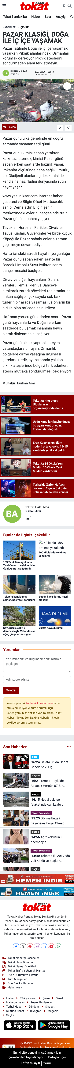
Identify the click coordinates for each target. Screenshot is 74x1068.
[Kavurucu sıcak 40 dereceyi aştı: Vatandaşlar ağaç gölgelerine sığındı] (19, 615)
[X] (23, 946)
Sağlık (35, 831)
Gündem (33, 1006)
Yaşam (36, 775)
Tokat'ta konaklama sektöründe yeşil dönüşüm (19, 598)
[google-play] (54, 1026)
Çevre (24, 27)
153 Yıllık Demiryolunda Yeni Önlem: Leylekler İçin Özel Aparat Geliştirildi (19, 565)
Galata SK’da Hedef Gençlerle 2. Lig (49, 764)
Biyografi (35, 1011)
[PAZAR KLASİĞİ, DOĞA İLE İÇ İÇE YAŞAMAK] (37, 100)
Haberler (9, 27)
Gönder (11, 690)
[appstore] (20, 1026)
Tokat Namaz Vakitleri (22, 966)
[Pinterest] (30, 946)
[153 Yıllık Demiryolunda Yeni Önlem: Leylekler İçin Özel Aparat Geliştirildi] (19, 550)
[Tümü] (69, 747)
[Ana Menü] (4, 6)
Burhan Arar (33, 511)
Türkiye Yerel (28, 998)
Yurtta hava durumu (51, 627)
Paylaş (11, 127)
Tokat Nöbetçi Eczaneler (23, 958)
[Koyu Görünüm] (64, 5)
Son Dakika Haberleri (21, 983)
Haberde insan (15, 1002)
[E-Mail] (28, 519)
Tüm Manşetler (17, 979)
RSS (10, 1047)
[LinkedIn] (44, 946)
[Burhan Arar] (12, 513)
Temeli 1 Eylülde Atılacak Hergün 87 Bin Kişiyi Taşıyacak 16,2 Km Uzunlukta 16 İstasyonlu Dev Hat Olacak (51, 783)
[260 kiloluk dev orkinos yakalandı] (55, 545)
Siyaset (49, 1006)
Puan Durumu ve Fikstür (23, 975)
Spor (48, 17)
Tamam (47, 1063)
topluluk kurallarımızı (40, 703)
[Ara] (70, 5)
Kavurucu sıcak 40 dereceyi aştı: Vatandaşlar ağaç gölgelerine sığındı (19, 631)
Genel (59, 998)
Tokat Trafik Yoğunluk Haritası (27, 970)
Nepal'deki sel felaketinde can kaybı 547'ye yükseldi (46, 802)
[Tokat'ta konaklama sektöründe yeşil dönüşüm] (19, 584)
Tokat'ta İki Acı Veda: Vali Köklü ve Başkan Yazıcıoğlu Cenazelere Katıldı (51, 858)
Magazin (53, 1011)
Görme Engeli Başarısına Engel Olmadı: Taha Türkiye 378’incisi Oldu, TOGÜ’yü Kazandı (51, 821)
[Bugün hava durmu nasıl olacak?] (55, 584)
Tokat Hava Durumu (20, 962)
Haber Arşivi (15, 987)
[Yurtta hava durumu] (55, 615)
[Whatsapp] (58, 946)
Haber (35, 17)
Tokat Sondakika (15, 17)
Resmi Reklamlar (41, 1002)
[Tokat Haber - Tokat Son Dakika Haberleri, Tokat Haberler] (34, 5)
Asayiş (60, 17)
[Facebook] (16, 946)
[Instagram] (37, 946)
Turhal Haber (14, 1006)
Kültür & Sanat (15, 1011)
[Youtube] (51, 946)
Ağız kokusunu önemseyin (46, 839)
